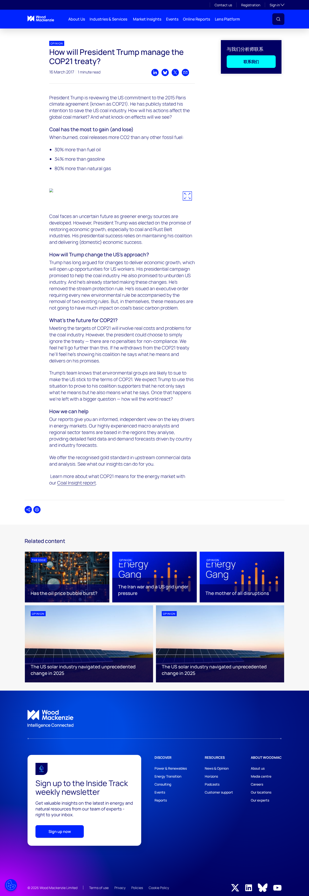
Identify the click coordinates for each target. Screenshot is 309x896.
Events (172, 19)
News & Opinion (217, 768)
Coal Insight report (76, 483)
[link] (154, 719)
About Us (76, 19)
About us (258, 768)
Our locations (261, 792)
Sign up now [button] (60, 831)
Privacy (120, 887)
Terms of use (99, 887)
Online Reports (196, 19)
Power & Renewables (170, 768)
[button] (278, 19)
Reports (160, 800)
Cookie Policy (159, 887)
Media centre (261, 776)
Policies (137, 887)
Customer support (219, 792)
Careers (257, 784)
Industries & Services (108, 19)
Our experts (260, 800)
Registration (250, 5)
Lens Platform (227, 19)
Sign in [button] (277, 4)
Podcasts (212, 784)
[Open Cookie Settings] (11, 885)
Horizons (211, 776)
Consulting (162, 784)
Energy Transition (167, 776)
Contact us (223, 5)
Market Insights (147, 19)
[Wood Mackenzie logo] (41, 18)
